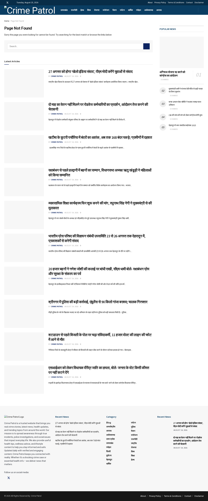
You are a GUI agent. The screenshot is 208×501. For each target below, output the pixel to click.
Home (6, 21)
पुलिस (133, 427)
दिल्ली (108, 451)
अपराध (159, 10)
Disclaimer (199, 3)
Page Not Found (17, 21)
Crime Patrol (57, 76)
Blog (108, 422)
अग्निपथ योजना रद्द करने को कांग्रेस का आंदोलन (172, 73)
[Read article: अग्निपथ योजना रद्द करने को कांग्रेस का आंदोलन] (182, 52)
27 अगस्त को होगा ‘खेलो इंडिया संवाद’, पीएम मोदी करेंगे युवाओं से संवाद (90, 71)
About (150, 3)
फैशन (115, 10)
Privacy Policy (160, 3)
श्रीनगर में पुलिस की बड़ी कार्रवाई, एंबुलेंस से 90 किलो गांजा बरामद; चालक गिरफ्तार (97, 302)
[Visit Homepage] (29, 10)
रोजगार (96, 10)
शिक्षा (133, 455)
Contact (189, 3)
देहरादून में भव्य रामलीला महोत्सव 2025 (182, 125)
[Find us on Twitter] (7, 2)
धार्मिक (130, 10)
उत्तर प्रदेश (110, 439)
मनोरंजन (106, 10)
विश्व (89, 10)
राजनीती (74, 10)
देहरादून (109, 459)
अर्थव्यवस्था (148, 10)
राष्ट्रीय (134, 443)
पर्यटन (122, 10)
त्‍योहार (138, 10)
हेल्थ (82, 10)
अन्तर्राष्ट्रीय (110, 426)
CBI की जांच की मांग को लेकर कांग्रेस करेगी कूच (185, 115)
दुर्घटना (108, 455)
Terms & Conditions (176, 3)
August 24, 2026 (71, 76)
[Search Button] (146, 46)
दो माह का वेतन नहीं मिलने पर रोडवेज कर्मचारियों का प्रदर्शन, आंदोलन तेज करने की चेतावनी (187, 440)
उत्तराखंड (64, 10)
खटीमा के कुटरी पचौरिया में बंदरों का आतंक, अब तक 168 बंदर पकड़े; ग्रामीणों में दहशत (100, 137)
